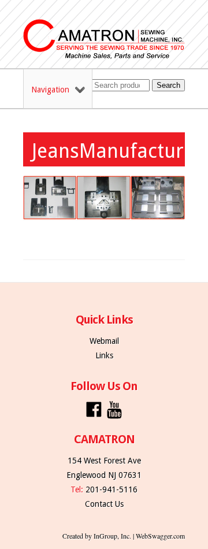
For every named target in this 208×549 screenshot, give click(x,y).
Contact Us (104, 504)
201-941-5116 (112, 489)
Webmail (104, 341)
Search (168, 85)
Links (104, 355)
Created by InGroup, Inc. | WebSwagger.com (123, 535)
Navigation (50, 89)
